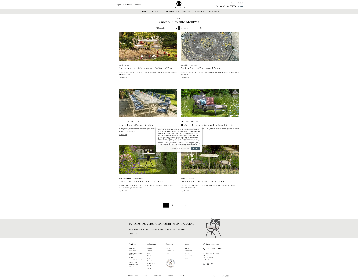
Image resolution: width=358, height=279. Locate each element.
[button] (240, 6)
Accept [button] (195, 148)
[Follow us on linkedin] (204, 264)
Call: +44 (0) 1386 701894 (226, 6)
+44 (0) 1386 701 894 (214, 249)
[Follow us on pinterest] (212, 264)
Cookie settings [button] (177, 148)
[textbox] (161, 28)
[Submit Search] (201, 28)
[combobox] (167, 28)
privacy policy (195, 143)
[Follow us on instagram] (208, 264)
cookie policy (184, 143)
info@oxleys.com (212, 244)
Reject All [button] (186, 148)
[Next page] (192, 205)
